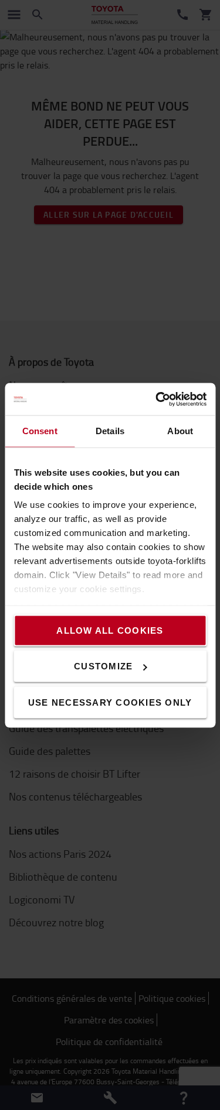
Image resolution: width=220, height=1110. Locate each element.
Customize (103, 666)
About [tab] (180, 431)
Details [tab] (110, 431)
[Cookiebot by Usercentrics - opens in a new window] (157, 399)
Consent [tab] (39, 431)
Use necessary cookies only (110, 702)
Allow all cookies (109, 630)
